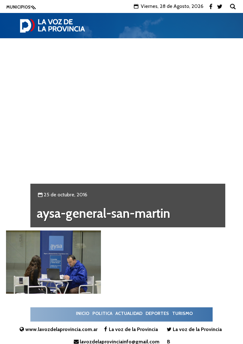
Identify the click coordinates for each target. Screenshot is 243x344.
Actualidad (128, 313)
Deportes (157, 313)
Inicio (82, 313)
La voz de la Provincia (133, 329)
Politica (102, 313)
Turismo (182, 313)
